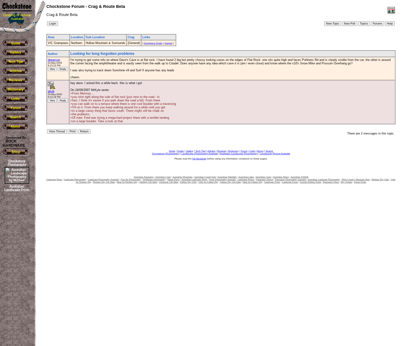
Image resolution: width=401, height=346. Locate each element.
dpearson (54, 60)
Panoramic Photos (264, 179)
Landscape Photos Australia (275, 153)
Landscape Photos (246, 179)
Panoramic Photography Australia (290, 179)
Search (269, 151)
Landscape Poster (290, 182)
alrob (51, 91)
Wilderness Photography (154, 179)
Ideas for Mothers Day (127, 182)
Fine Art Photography (131, 179)
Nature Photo (173, 179)
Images (168, 43)
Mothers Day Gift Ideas (104, 182)
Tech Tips (200, 151)
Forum (244, 151)
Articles (211, 151)
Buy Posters (346, 182)
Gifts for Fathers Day (208, 182)
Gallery (189, 151)
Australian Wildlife (299, 177)
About (260, 151)
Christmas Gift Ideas (168, 182)
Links (252, 151)
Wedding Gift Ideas (148, 182)
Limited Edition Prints (310, 182)
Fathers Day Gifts (188, 182)
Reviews (221, 151)
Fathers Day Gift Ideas (230, 182)
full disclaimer (199, 158)
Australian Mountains (182, 177)
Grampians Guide (153, 43)
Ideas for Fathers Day (252, 182)
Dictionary (233, 151)
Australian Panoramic (144, 177)
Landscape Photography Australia (199, 153)
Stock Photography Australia (222, 179)
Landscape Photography (75, 179)
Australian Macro (281, 177)
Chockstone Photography (165, 153)
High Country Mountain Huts (356, 179)
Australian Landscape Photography (239, 153)
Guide (180, 151)
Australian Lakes (246, 177)
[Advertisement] (16, 272)
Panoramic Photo (331, 182)
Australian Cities (263, 177)
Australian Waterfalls (227, 177)
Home (172, 151)
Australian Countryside (205, 177)
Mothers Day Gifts (380, 179)
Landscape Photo (54, 179)
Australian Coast (163, 177)
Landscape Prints (272, 182)
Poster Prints (360, 182)
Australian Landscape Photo (194, 179)
